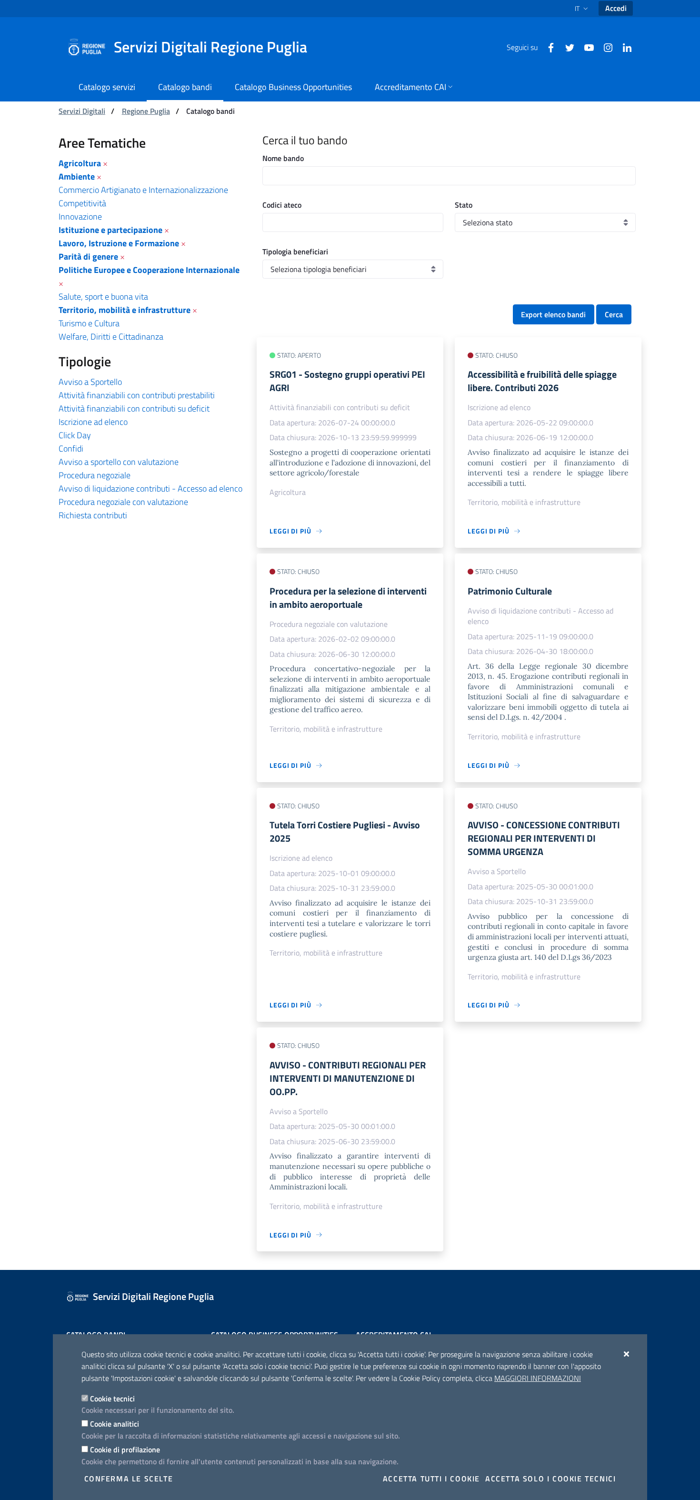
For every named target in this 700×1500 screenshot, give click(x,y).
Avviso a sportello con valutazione (119, 461)
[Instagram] (604, 46)
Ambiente (77, 176)
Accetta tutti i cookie (431, 1478)
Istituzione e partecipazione (110, 229)
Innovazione (80, 216)
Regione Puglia (146, 111)
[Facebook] (547, 46)
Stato (463, 205)
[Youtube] (585, 46)
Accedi (616, 8)
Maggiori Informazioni (537, 1378)
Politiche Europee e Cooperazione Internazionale (149, 269)
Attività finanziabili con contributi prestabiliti (137, 395)
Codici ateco (281, 205)
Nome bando (283, 158)
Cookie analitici (114, 1424)
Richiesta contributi (93, 515)
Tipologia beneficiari (295, 251)
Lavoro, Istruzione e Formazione (119, 243)
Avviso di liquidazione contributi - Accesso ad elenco (150, 488)
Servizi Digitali (82, 111)
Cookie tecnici (112, 1398)
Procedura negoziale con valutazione (123, 501)
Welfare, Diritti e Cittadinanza (111, 336)
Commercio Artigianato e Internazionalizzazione (143, 189)
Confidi (71, 448)
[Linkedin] (623, 46)
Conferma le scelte (128, 1478)
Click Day (75, 435)
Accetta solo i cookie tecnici (550, 1478)
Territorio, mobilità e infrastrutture (124, 309)
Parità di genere (88, 256)
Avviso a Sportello (90, 381)
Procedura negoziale (94, 475)
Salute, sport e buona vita (103, 296)
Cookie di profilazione (125, 1449)
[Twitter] (566, 46)
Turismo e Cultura (89, 323)
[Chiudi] (627, 1354)
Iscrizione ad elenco (93, 421)
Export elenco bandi (553, 314)
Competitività (82, 203)
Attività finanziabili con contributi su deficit (134, 408)
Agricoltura (80, 163)
